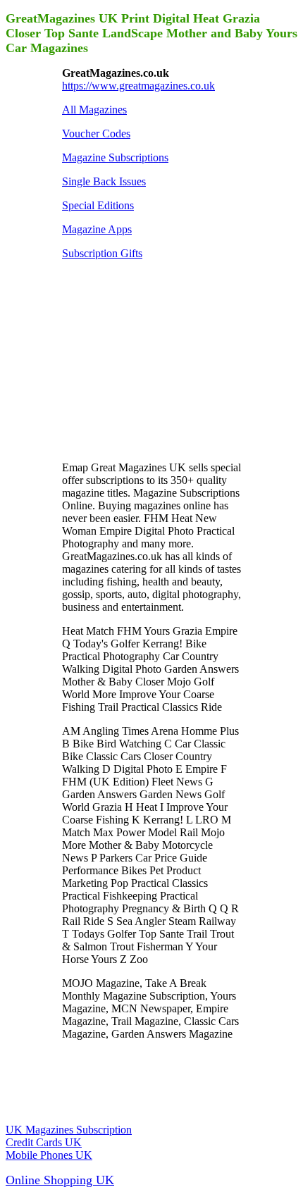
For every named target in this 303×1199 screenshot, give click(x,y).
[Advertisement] (167, 359)
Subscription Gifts (102, 253)
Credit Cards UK (44, 1142)
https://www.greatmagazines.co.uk (138, 86)
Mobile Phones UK (49, 1155)
